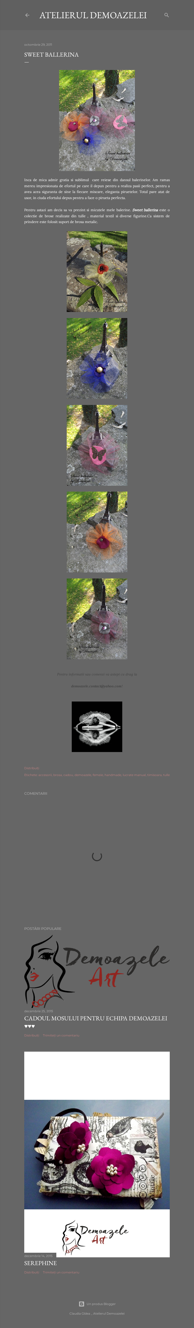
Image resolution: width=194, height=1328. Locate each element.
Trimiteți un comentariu (61, 1035)
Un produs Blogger (101, 1304)
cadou (68, 775)
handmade (113, 775)
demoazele (83, 775)
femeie (98, 775)
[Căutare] (167, 14)
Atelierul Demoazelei (93, 15)
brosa (57, 775)
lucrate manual (134, 775)
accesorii (45, 775)
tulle (166, 775)
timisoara (154, 775)
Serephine (40, 1263)
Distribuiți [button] (31, 768)
